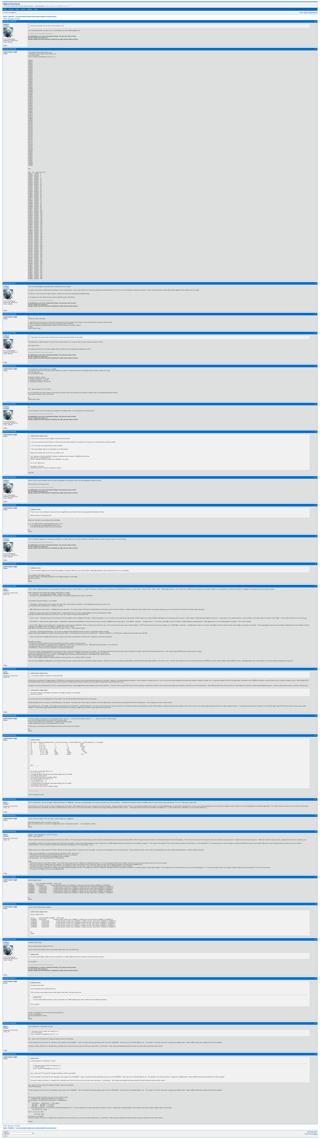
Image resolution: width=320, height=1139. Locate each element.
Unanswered (313, 12)
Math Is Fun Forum (11, 4)
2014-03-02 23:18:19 (9, 536)
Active (306, 12)
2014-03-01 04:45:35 (9, 404)
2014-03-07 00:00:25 (9, 877)
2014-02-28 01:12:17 (9, 283)
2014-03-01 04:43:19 (9, 366)
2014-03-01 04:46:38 (9, 431)
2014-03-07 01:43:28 (9, 939)
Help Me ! (11, 16)
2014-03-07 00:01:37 (9, 904)
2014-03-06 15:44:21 (9, 815)
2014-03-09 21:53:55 (9, 1054)
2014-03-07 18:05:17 (9, 978)
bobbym (6, 24)
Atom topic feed (312, 1131)
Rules (17, 9)
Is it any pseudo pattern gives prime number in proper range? (36, 16)
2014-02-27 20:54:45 (9, 21)
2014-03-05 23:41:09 (9, 715)
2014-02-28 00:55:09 (9, 49)
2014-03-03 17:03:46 (9, 563)
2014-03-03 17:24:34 (9, 586)
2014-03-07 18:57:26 (9, 1023)
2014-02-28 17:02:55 (9, 314)
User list (11, 9)
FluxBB (314, 1134)
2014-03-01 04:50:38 (9, 477)
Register (29, 9)
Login (35, 9)
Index (5, 9)
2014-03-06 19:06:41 (9, 831)
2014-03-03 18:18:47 (9, 669)
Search (23, 9)
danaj (5, 589)
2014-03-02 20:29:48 (9, 505)
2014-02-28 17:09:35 (9, 333)
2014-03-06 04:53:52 (9, 799)
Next (18, 18)
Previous (10, 18)
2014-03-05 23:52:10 (9, 735)
